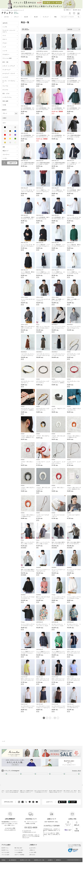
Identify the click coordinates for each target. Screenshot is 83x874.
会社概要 (50, 860)
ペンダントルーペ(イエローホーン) (58, 515)
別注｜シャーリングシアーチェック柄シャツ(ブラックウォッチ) (27, 543)
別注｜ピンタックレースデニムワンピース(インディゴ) (43, 54)
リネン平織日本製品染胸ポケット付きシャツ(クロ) (74, 136)
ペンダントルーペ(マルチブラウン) (42, 515)
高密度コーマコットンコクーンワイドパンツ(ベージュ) (27, 81)
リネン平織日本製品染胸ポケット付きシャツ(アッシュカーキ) (58, 163)
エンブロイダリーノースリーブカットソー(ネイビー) (43, 707)
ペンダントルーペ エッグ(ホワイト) (74, 462)
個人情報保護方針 (13, 860)
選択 (16, 113)
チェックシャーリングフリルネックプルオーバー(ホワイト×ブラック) (74, 327)
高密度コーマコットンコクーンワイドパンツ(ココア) (58, 81)
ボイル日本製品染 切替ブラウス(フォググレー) (74, 190)
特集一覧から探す (18, 847)
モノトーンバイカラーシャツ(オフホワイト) (43, 570)
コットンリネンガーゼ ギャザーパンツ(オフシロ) (27, 190)
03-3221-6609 (30, 827)
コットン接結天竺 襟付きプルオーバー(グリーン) (74, 245)
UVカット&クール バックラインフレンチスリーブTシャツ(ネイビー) (73, 652)
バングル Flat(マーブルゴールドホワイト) (74, 409)
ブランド (16, 16)
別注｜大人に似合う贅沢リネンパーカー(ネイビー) (58, 543)
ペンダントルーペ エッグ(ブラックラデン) (58, 462)
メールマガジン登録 (10, 828)
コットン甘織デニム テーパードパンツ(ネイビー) (43, 190)
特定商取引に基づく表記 (25, 860)
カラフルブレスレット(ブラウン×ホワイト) (42, 409)
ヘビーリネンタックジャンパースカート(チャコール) (43, 354)
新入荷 (26, 16)
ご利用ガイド (32, 850)
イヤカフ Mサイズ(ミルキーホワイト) (43, 488)
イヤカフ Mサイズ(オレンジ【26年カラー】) (28, 515)
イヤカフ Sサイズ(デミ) (42, 436)
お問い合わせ (32, 854)
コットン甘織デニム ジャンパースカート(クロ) (58, 272)
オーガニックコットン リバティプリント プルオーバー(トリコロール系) (43, 625)
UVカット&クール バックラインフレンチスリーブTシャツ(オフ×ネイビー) (42, 679)
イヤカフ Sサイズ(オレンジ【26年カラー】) (74, 436)
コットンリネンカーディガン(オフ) (27, 300)
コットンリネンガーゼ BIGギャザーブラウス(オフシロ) (74, 218)
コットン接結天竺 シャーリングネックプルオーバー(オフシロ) (58, 245)
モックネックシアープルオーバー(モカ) (74, 570)
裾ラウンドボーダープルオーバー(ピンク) (43, 597)
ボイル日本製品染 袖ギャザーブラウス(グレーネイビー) (58, 218)
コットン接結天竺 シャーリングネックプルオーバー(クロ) (43, 245)
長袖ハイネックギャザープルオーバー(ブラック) (27, 327)
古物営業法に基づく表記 (39, 860)
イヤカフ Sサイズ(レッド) (27, 462)
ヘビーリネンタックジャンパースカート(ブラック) (58, 354)
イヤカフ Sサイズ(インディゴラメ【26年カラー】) (27, 436)
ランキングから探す (18, 850)
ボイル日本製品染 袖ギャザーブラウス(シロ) (43, 218)
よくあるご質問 (32, 852)
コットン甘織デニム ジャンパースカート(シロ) (74, 272)
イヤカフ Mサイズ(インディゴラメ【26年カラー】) (74, 488)
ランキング (45, 16)
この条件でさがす (12, 162)
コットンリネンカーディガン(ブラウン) (43, 300)
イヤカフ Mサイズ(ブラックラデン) (28, 488)
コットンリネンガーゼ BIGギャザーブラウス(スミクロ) (28, 245)
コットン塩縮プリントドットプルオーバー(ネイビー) (43, 652)
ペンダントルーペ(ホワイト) (73, 515)
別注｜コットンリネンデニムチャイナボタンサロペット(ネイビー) (43, 327)
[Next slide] (82, 785)
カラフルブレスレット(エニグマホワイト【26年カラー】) (28, 409)
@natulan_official (76, 770)
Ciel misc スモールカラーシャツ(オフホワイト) (73, 707)
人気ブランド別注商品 (19, 854)
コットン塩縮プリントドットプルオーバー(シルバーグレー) (27, 652)
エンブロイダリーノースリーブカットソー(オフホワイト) (27, 707)
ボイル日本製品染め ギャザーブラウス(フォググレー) (27, 136)
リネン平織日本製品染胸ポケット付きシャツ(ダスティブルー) (43, 163)
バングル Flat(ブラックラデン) (58, 409)
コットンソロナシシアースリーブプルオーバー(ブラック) (27, 625)
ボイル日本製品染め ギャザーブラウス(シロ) (58, 136)
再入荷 (36, 16)
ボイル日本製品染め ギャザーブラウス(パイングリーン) (43, 136)
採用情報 (58, 860)
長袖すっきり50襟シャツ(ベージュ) (73, 300)
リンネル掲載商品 (18, 852)
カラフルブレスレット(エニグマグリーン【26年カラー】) (58, 382)
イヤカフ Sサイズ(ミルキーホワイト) (58, 436)
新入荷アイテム (5, 847)
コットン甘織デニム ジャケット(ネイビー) (74, 163)
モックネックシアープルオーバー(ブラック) (27, 597)
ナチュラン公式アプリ (10, 829)
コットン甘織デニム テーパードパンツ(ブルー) (58, 190)
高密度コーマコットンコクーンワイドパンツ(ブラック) (43, 81)
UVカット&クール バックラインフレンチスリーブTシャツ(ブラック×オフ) (58, 679)
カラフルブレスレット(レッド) (73, 382)
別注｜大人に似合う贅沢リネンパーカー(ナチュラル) (27, 570)
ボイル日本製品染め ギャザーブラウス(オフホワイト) (43, 108)
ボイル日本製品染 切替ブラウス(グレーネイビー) (27, 218)
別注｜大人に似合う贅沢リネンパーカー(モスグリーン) (74, 543)
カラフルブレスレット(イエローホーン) (27, 382)
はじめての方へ (32, 847)
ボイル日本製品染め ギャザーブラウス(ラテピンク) (27, 108)
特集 (55, 16)
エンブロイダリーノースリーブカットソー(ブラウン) (58, 707)
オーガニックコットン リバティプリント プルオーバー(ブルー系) (74, 625)
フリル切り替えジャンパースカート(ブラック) (74, 54)
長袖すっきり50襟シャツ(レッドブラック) (58, 300)
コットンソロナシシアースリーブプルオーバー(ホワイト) (74, 597)
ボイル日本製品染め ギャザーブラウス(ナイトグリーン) (74, 108)
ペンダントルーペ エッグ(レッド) (43, 462)
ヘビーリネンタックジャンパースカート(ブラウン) (27, 354)
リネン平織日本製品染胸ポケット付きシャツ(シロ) (27, 163)
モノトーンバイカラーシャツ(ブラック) (58, 570)
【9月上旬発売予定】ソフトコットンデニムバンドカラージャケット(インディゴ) (27, 54)
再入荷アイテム (5, 850)
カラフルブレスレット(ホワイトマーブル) (73, 354)
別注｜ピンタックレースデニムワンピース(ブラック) (58, 54)
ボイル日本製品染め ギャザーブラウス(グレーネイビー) (74, 81)
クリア (4, 163)
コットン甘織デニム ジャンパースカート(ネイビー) (43, 272)
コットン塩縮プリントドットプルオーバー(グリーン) (58, 652)
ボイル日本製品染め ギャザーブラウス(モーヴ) (58, 108)
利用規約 (3, 860)
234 (55, 717)
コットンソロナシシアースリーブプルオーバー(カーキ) (58, 597)
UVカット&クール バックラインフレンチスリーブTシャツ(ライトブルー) (73, 679)
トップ (3, 741)
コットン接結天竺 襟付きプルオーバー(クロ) (27, 272)
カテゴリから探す (5, 852)
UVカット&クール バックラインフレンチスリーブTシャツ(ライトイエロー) (27, 679)
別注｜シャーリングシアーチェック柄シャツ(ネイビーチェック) (43, 543)
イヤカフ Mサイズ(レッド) (58, 488)
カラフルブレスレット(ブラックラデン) (42, 382)
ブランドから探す (5, 854)
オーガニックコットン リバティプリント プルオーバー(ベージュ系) (58, 625)
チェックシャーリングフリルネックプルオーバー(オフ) (58, 327)
